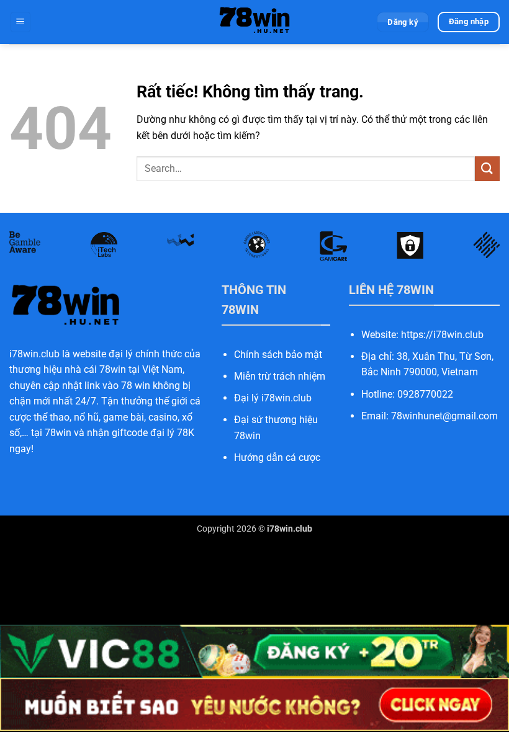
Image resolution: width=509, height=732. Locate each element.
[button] (20, 22)
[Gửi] (487, 168)
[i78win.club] (254, 22)
